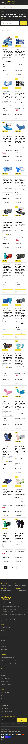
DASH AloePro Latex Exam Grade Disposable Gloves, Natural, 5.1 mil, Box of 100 (20, 494)
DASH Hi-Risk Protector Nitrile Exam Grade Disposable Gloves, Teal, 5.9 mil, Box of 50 (7, 270)
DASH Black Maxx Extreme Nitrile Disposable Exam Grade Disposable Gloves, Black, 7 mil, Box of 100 (20, 270)
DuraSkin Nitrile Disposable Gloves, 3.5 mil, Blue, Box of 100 (7, 181)
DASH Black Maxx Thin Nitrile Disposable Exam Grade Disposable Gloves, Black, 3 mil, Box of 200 (20, 314)
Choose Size (5, 70)
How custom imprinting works (9, 664)
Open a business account (7, 657)
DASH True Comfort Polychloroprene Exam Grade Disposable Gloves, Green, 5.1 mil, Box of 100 (7, 538)
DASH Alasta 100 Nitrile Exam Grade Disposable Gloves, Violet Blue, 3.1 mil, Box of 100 (20, 140)
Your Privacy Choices (6, 711)
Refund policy (4, 705)
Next (22, 567)
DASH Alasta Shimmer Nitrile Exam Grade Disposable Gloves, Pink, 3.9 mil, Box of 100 (7, 405)
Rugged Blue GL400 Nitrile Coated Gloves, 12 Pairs (7, 493)
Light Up (3, 675)
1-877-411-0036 (7, 602)
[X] (10, 619)
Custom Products (5, 627)
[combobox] (10, 23)
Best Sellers (4, 649)
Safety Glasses (5, 637)
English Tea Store (5, 672)
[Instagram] (6, 619)
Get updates (22, 720)
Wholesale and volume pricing (9, 661)
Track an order (5, 699)
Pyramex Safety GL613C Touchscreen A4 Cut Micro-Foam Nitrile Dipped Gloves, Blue (6, 450)
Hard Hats (3, 634)
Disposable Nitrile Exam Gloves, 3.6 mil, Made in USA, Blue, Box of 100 (20, 53)
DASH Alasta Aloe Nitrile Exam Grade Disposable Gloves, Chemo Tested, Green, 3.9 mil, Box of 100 (20, 405)
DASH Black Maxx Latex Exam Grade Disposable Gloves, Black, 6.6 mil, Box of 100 (7, 358)
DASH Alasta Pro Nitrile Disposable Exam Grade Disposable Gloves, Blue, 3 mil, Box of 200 (7, 314)
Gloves (3, 640)
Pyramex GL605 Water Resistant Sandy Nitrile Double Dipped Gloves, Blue (19, 537)
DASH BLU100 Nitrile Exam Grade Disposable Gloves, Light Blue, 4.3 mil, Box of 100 (7, 96)
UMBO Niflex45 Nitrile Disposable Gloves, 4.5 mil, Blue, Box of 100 (20, 181)
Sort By (3, 30)
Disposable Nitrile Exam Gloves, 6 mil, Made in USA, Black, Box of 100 (20, 96)
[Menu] (3, 2)
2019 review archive (6, 702)
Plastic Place (4, 681)
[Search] (21, 2)
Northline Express (5, 678)
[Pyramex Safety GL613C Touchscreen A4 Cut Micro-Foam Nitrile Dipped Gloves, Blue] (7, 437)
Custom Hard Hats (6, 631)
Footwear (3, 646)
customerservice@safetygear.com (10, 606)
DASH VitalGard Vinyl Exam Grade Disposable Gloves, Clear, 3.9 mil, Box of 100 (20, 450)
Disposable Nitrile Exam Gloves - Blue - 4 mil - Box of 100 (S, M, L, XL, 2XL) (7, 53)
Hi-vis (2, 643)
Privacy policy (5, 708)
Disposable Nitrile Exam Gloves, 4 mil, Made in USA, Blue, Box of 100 (7, 139)
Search (23, 23)
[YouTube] (14, 619)
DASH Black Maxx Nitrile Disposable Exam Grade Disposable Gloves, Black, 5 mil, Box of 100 (7, 224)
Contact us (4, 696)
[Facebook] (2, 619)
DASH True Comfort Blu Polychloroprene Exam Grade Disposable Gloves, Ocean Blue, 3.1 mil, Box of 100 (20, 360)
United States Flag (6, 684)
